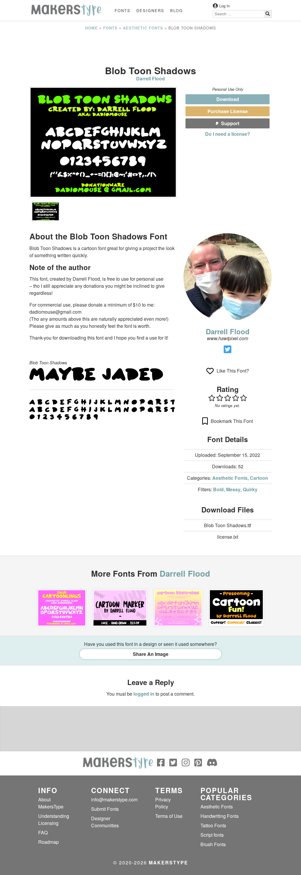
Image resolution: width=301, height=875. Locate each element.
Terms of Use (169, 816)
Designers (150, 10)
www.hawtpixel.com (227, 338)
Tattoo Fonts (213, 825)
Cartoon (259, 477)
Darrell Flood (150, 78)
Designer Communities (105, 822)
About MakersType (50, 803)
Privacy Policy (163, 803)
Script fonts (212, 834)
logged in (143, 693)
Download (227, 99)
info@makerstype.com (114, 799)
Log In (224, 6)
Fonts (123, 10)
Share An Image (150, 654)
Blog (176, 10)
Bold (218, 489)
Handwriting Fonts (219, 816)
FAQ (43, 832)
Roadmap (48, 841)
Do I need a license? (227, 133)
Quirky (250, 489)
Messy (233, 489)
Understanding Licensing (53, 819)
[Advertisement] (150, 48)
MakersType (168, 862)
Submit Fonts (105, 808)
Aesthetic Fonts (143, 28)
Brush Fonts (213, 844)
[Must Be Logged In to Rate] (227, 398)
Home (91, 28)
